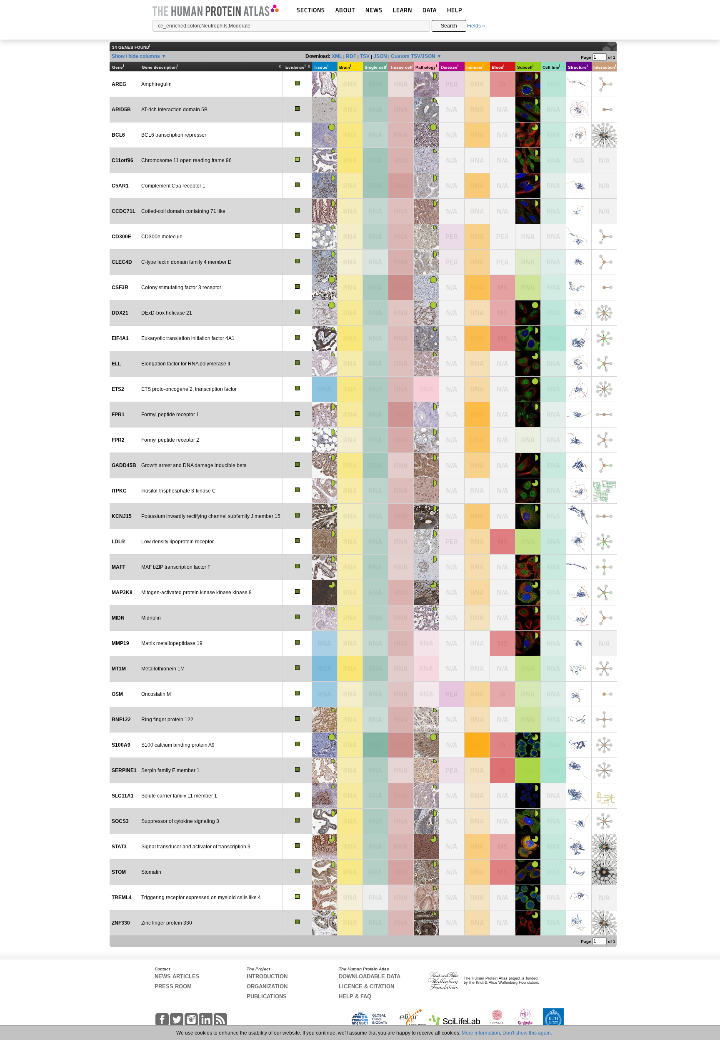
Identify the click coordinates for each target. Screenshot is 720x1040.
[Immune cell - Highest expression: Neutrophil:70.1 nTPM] (477, 135)
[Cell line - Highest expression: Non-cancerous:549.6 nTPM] (553, 770)
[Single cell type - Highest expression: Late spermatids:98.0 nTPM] (375, 363)
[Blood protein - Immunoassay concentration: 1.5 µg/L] (502, 84)
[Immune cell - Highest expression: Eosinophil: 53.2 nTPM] (477, 592)
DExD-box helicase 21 (166, 313)
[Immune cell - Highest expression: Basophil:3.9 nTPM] (477, 567)
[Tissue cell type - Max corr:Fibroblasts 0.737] (400, 592)
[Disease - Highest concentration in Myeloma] (451, 84)
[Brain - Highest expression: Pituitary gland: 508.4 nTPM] (350, 338)
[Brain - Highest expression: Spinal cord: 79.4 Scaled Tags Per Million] (350, 795)
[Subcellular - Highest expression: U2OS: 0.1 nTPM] (527, 236)
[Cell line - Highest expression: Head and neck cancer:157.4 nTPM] (553, 745)
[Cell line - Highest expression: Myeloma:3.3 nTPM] (553, 363)
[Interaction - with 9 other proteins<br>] (604, 389)
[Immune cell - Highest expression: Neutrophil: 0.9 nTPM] (477, 668)
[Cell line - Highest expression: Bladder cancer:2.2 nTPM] (553, 516)
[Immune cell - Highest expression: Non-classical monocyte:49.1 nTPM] (477, 236)
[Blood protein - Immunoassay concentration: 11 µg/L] (502, 745)
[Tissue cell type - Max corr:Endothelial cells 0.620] (400, 465)
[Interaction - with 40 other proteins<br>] (604, 135)
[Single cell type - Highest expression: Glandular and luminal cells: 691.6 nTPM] (375, 567)
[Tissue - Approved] (324, 84)
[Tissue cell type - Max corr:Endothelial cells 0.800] (400, 872)
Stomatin (151, 872)
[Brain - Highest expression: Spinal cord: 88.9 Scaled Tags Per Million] (350, 414)
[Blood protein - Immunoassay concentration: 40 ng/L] (502, 694)
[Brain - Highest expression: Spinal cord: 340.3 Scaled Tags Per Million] (350, 135)
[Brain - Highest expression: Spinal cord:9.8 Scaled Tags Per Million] (350, 770)
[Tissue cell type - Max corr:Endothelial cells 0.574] (400, 770)
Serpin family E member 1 (170, 770)
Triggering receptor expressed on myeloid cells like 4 (201, 897)
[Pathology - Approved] (426, 84)
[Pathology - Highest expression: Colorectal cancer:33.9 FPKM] (426, 389)
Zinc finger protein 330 (166, 923)
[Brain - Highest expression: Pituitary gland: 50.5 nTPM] (350, 185)
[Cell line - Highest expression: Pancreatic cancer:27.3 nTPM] (553, 541)
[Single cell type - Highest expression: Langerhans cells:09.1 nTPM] (375, 338)
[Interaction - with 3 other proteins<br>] (604, 84)
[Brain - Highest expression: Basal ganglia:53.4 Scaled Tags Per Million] (350, 465)
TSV (365, 56)
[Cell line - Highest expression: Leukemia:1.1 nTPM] (553, 694)
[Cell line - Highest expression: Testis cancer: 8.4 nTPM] (553, 262)
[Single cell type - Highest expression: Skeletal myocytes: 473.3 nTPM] (375, 617)
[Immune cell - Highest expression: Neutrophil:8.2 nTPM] (477, 363)
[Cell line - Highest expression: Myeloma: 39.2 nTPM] (553, 719)
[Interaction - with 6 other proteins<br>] (604, 668)
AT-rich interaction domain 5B (174, 109)
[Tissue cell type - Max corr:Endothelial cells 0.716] (400, 109)
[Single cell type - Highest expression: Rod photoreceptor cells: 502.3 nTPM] (375, 846)
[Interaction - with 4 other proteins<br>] (604, 567)
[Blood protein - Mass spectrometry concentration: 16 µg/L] (502, 872)
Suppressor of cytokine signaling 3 (180, 821)
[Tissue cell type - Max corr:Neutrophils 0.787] (400, 795)
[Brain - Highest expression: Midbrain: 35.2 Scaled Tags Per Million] (350, 287)
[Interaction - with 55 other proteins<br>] (604, 846)
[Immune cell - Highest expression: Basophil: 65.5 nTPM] (477, 694)
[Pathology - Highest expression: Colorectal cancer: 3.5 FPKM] (426, 694)
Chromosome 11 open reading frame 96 (186, 160)
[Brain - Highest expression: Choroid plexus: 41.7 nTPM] (350, 592)
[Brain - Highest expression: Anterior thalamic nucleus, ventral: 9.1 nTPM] (350, 236)
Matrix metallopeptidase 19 (171, 643)
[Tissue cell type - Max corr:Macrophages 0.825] (400, 185)
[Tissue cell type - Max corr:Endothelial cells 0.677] (400, 211)
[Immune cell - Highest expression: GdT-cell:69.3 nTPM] (477, 872)
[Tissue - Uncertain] (324, 109)
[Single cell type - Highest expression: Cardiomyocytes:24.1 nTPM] (375, 922)
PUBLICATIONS (267, 996)
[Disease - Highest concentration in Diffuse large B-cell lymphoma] (451, 541)
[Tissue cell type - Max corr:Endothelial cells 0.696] (400, 338)
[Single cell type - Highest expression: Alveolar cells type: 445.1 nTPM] (375, 541)
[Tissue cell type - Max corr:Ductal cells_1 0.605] (400, 567)
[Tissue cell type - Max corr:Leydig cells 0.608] (400, 541)
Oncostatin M (156, 694)
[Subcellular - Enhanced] (527, 312)
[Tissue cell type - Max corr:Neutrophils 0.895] (400, 745)
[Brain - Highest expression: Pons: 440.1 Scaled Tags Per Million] (350, 160)
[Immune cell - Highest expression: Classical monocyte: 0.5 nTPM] (477, 643)
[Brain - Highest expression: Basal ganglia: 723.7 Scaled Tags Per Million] (350, 668)
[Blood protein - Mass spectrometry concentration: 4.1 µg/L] (502, 338)
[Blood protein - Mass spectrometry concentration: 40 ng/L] (502, 312)
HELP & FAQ (355, 996)
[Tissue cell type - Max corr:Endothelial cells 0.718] (400, 135)
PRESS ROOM (173, 986)
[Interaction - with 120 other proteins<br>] (604, 872)
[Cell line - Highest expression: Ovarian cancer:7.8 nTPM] (553, 668)
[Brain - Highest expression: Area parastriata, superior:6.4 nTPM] (350, 516)
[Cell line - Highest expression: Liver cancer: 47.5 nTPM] (553, 617)
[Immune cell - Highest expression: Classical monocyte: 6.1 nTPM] (477, 795)
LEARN (402, 9)
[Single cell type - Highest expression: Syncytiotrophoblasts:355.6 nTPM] (375, 287)
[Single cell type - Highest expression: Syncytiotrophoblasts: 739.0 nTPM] (375, 770)
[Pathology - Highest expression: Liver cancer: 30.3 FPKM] (426, 668)
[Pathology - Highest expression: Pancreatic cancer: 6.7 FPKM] (426, 643)
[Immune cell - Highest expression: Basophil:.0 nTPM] (477, 490)
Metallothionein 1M (163, 669)
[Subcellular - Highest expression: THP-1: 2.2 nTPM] (527, 440)
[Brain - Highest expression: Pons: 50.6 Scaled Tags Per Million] (350, 490)
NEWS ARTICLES (177, 976)
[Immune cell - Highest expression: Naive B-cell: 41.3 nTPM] (477, 109)
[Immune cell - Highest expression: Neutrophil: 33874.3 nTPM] (477, 745)
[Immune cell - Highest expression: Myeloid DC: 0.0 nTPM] (477, 160)
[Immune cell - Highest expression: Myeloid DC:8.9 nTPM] (477, 922)
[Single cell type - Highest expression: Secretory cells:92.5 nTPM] (375, 490)
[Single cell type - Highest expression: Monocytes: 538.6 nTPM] (375, 592)
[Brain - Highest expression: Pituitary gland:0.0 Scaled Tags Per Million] (350, 84)
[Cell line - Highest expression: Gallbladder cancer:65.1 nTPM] (553, 872)
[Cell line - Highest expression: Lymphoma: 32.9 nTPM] (553, 592)
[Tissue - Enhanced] (324, 135)
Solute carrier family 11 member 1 (179, 796)
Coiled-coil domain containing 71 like (183, 211)
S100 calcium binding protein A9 (178, 745)
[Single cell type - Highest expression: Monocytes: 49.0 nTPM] (375, 719)
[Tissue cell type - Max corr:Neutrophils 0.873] (400, 414)
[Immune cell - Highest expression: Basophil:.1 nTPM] (477, 211)
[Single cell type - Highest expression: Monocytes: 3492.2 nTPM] (375, 185)
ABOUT (345, 9)
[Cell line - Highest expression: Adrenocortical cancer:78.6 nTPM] (553, 312)
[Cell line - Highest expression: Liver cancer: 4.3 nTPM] (553, 414)
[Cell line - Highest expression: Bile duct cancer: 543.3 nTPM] (553, 84)
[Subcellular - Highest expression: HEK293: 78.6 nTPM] (527, 719)
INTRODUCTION (267, 976)
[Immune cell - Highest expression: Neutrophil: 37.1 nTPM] (477, 389)
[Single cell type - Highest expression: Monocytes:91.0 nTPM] (375, 236)
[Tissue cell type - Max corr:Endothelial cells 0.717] (400, 922)
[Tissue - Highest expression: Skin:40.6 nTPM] (324, 389)
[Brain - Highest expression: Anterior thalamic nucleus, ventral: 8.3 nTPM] (350, 694)
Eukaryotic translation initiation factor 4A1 (188, 338)
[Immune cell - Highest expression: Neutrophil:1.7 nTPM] (477, 617)
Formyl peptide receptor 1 (170, 415)
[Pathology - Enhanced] (426, 135)
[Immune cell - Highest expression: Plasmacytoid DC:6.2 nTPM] (477, 719)
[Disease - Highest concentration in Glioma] (451, 694)
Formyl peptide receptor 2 (170, 440)
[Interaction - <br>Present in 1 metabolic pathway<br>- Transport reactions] (604, 795)
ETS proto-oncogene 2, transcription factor (189, 389)
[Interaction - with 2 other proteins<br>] (604, 414)
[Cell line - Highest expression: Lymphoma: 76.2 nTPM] (553, 922)
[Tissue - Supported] (324, 592)
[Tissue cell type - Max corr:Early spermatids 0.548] (400, 84)
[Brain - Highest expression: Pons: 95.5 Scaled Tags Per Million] (350, 617)
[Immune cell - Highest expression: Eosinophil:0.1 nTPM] (477, 312)
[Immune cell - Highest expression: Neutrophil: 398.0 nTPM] (477, 516)
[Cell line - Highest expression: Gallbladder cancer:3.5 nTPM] (553, 490)
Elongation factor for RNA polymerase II (185, 364)
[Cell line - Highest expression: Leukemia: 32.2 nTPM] (553, 287)
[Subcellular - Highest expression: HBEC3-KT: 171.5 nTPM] (527, 541)
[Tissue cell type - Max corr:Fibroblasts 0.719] (400, 643)
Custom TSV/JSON (413, 56)
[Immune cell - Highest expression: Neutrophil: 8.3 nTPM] (477, 897)
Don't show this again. (527, 1033)
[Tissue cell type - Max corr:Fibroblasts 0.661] (400, 694)
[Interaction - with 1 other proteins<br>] (604, 109)
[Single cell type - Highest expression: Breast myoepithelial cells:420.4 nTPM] (375, 465)
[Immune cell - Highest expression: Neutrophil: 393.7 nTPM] (477, 185)
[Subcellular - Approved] (527, 84)
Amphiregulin (156, 84)
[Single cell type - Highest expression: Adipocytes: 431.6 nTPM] (375, 872)
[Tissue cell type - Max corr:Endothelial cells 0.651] (400, 312)
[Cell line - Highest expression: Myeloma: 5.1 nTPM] (553, 185)
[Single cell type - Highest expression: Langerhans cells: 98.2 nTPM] (375, 643)
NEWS (373, 9)
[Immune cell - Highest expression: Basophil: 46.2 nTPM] (477, 541)
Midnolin (151, 618)
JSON (380, 56)
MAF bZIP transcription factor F (175, 567)
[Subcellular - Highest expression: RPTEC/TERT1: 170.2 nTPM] (527, 668)
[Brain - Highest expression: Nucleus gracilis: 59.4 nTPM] (350, 541)
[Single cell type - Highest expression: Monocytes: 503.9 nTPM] (375, 795)
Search (449, 26)
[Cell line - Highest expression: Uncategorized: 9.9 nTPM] (553, 643)
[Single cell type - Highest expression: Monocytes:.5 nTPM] (375, 897)
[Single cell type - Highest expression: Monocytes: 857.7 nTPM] (375, 414)
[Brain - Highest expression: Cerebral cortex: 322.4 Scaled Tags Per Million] (350, 389)
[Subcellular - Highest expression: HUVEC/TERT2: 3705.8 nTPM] (527, 770)
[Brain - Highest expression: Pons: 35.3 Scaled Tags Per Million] (350, 567)
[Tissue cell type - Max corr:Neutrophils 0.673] (400, 821)
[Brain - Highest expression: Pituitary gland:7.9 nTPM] (350, 643)
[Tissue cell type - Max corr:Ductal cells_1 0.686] (400, 490)
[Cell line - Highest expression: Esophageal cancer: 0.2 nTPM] (553, 897)
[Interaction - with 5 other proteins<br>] (604, 363)
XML (337, 56)
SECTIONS (311, 9)
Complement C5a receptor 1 (173, 186)
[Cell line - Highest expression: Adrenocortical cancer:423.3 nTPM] (553, 338)
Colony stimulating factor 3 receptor (181, 287)
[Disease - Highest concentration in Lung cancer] (451, 262)
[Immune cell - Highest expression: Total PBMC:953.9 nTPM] (477, 338)
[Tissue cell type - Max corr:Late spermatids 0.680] (400, 363)
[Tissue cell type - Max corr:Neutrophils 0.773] (400, 440)
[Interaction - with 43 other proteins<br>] (604, 922)
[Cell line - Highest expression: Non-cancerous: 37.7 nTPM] (553, 109)
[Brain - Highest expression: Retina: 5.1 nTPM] (350, 262)
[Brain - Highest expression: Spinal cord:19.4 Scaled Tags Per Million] (350, 312)
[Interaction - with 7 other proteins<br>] (604, 338)
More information (481, 1033)
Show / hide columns (136, 56)
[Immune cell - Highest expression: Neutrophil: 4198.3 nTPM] (477, 414)
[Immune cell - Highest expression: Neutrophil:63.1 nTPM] (477, 846)
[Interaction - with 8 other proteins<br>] (604, 745)
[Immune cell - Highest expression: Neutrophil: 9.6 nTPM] (477, 821)
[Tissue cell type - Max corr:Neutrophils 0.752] (400, 262)
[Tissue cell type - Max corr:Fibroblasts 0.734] (400, 160)
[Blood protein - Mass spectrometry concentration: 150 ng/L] (502, 287)
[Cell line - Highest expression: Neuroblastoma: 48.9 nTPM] (553, 160)
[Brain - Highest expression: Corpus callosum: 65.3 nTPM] (350, 719)
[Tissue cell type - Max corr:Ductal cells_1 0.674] (400, 617)
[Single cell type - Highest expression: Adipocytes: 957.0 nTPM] (375, 821)
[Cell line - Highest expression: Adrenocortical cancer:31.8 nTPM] (553, 846)
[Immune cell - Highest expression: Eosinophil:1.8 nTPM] (477, 84)
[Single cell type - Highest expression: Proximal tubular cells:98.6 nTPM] (375, 516)
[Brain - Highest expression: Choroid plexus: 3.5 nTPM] (350, 897)
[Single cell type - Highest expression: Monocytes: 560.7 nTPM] (375, 312)
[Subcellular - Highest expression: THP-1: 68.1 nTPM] (527, 287)
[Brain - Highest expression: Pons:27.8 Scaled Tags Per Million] (350, 846)
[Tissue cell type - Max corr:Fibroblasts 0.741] (400, 719)
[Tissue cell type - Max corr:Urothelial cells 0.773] (400, 516)
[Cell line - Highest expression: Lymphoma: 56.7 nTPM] (553, 821)
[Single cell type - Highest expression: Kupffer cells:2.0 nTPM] (375, 262)
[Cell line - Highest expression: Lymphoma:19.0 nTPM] (553, 135)
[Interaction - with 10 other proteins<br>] (604, 312)
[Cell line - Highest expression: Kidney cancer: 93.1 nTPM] (553, 465)
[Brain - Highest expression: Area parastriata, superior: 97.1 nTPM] (350, 745)
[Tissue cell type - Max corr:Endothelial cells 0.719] (400, 389)
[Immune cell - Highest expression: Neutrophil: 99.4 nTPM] (477, 262)
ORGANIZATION (267, 986)
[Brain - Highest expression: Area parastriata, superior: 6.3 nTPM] (350, 440)
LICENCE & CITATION (366, 986)
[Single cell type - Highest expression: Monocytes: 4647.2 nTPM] (375, 84)
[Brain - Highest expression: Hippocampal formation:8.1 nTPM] (350, 211)
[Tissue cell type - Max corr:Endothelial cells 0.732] (400, 846)
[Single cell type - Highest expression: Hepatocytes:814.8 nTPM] (375, 668)
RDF (351, 56)
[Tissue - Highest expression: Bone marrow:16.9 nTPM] (324, 694)
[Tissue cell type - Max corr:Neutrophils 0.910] (400, 287)
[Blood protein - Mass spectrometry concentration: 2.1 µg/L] (502, 643)
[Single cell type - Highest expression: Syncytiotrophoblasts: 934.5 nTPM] (375, 109)
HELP (454, 9)
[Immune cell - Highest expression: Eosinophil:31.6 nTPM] (477, 465)
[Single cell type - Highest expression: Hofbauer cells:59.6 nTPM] (375, 694)
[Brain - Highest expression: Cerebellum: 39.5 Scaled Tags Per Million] (350, 363)
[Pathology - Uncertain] (426, 109)
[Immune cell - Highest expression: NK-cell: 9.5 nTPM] (477, 770)
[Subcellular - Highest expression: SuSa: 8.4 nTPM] (527, 262)
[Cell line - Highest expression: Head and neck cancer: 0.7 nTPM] (553, 236)
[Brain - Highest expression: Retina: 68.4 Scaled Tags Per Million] (350, 922)
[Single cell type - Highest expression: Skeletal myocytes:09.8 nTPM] (375, 135)
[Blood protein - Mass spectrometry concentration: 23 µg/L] (502, 541)
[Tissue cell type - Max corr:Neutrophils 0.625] (400, 897)
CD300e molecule (161, 237)
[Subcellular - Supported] (527, 135)
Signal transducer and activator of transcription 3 (195, 847)
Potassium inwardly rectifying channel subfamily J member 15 (210, 516)
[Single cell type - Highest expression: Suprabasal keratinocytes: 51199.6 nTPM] (375, 745)
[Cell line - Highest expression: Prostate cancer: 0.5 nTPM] (553, 795)
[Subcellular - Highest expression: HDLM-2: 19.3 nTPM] (527, 694)
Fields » (476, 26)
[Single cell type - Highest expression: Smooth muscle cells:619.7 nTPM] (375, 160)
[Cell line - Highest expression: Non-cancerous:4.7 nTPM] (553, 211)
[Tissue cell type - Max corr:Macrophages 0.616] (400, 668)
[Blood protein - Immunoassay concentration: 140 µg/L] (502, 770)
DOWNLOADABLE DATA (369, 976)
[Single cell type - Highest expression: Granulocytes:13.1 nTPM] (375, 211)
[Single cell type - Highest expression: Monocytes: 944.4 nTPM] (375, 389)
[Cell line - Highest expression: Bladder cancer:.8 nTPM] (553, 440)
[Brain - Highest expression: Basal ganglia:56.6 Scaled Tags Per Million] (350, 872)
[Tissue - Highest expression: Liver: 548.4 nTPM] (324, 668)
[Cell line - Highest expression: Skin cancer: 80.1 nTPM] (553, 567)
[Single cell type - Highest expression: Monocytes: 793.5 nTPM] (375, 440)
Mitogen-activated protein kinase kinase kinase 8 (196, 592)
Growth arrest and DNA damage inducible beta (194, 465)
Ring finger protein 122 (167, 719)
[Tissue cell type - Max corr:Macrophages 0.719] (400, 236)
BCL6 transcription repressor (173, 135)
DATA (429, 9)
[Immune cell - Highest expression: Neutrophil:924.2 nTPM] (477, 287)
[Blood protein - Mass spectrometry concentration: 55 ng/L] (502, 846)
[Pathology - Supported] (426, 592)
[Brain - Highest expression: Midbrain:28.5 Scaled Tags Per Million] (350, 109)
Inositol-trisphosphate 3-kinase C (178, 491)
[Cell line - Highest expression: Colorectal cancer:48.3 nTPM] (553, 389)
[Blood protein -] (502, 236)
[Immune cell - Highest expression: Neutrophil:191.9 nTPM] (477, 440)
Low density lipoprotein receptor (177, 542)
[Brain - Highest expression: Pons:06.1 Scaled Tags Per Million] (350, 821)
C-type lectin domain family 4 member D (186, 262)
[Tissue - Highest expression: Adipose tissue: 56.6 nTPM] (324, 643)
